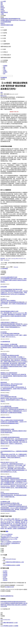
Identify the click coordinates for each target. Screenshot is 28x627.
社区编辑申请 (4, 77)
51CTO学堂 (5, 565)
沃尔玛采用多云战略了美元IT (11, 289)
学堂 (2, 4)
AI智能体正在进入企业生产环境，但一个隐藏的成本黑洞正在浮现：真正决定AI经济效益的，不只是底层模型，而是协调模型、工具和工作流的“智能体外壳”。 (14, 456)
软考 (9, 20)
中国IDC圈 (13, 604)
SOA (2, 268)
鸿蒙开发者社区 (4, 12)
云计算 (2, 353)
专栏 (10, 25)
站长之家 (10, 603)
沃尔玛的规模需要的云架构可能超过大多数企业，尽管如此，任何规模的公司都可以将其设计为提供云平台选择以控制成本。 (14, 280)
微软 (2, 476)
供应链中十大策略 (7, 429)
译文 (2, 92)
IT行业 (2, 448)
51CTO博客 (5, 562)
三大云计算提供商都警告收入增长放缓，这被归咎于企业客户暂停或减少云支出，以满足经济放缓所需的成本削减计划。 (14, 347)
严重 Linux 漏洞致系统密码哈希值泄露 (12, 420)
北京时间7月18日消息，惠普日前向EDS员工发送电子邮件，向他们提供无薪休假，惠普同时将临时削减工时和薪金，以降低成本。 (14, 376)
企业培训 (3, 10)
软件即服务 (5, 268)
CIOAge (8, 559)
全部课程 (3, 20)
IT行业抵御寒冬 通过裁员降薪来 (10, 437)
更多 (7, 531)
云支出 (5, 353)
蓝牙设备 (9, 406)
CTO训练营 (17, 565)
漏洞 (4, 341)
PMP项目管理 (4, 21)
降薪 (7, 448)
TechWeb (2, 603)
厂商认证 (20, 20)
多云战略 (3, 299)
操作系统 (9, 476)
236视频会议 (8, 604)
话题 (4, 68)
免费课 (2, 9)
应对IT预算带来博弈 (10, 355)
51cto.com (16, 266)
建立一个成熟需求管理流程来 (10, 478)
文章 (2, 25)
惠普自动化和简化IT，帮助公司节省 (11, 384)
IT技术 (24, 20)
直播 (12, 25)
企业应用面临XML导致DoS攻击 (10, 503)
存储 (9, 501)
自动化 (4, 395)
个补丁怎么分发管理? (8, 300)
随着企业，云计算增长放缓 (9, 344)
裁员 (5, 448)
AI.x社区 (22, 562)
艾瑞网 (6, 603)
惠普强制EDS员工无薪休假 (9, 372)
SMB (6, 417)
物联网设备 (7, 341)
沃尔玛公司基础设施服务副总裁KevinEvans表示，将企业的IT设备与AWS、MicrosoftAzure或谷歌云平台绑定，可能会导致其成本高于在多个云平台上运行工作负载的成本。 (14, 292)
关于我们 (5, 571)
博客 (2, 3)
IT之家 (23, 603)
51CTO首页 (3, 1)
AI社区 (4, 70)
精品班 (2, 6)
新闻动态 (5, 572)
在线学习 (3, 23)
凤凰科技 (15, 601)
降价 (6, 332)
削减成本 (9, 417)
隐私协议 (5, 580)
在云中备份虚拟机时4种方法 (10, 493)
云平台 (2, 286)
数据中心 (6, 501)
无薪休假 (5, 382)
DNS (2, 341)
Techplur (14, 559)
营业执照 (3, 595)
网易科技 (11, 601)
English (4, 577)
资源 (4, 25)
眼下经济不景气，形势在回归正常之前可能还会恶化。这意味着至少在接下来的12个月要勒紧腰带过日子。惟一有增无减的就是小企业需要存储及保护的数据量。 (14, 411)
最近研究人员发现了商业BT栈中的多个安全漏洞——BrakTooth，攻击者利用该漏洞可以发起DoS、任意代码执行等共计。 (14, 400)
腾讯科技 (7, 601)
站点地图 (5, 574)
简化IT (7, 395)
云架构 (5, 286)
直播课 (14, 18)
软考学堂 (18, 18)
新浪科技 (3, 601)
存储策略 (3, 417)
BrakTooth (3, 406)
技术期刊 (5, 72)
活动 (4, 73)
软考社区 (3, 7)
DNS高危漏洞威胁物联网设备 (10, 333)
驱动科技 (19, 601)
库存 (4, 332)
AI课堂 (2, 14)
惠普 (2, 382)
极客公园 (4, 604)
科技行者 (23, 601)
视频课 (2, 18)
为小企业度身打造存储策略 (9, 407)
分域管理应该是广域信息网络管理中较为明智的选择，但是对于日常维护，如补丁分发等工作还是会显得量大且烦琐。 (14, 304)
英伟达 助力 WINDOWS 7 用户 (9, 462)
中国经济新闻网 (18, 603)
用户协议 (5, 578)
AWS (6, 299)
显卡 (2, 332)
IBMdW (2, 492)
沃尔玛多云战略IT (9, 277)
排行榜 (8, 18)
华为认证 (16, 20)
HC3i (11, 559)
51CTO (4, 559)
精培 (9, 565)
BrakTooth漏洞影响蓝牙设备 (8, 396)
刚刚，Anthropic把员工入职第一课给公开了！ (11, 519)
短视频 (11, 18)
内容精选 (5, 65)
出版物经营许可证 (9, 595)
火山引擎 (5, 606)
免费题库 (9, 21)
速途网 (13, 603)
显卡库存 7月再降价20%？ (9, 322)
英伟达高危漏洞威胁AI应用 (9, 311)
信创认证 (12, 20)
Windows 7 (5, 476)
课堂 (8, 25)
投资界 (23, 604)
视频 (4, 67)
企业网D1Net (19, 604)
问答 (6, 25)
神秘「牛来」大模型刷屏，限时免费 (16, 522)
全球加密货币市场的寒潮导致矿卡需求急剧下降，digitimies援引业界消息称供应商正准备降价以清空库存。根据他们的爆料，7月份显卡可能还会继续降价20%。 (14, 325)
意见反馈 (5, 575)
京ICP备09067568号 (9, 586)
